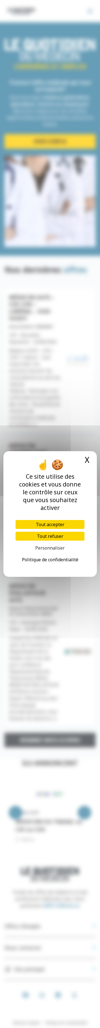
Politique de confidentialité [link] (50, 560)
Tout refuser (50, 536)
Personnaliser (50, 548)
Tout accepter (50, 524)
